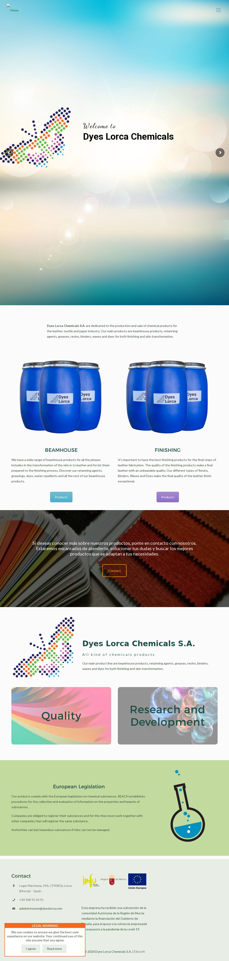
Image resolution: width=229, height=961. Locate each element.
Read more (54, 948)
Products (61, 497)
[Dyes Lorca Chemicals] (13, 10)
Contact (114, 570)
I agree (31, 948)
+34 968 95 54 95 (31, 900)
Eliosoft (139, 951)
